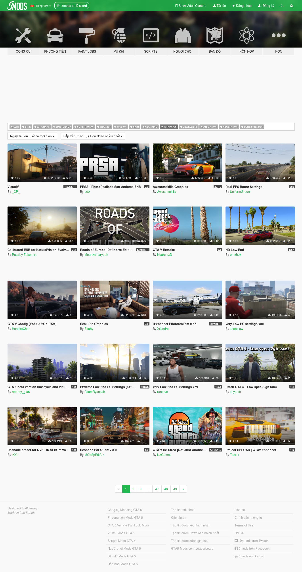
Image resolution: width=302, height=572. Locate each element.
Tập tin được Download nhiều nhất (195, 533)
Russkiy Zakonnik (24, 254)
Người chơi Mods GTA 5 (124, 548)
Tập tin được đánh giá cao (189, 540)
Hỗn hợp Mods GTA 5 (123, 564)
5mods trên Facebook (254, 548)
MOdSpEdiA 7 (94, 454)
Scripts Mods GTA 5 (121, 540)
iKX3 (15, 454)
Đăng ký (268, 5)
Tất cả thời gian (31, 136)
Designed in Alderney (22, 508)
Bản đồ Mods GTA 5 (122, 556)
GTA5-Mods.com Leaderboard (192, 548)
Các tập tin (178, 517)
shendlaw (236, 328)
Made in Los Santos (21, 512)
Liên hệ (240, 509)
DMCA (239, 533)
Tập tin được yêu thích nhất (190, 525)
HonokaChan (21, 328)
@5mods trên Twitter (253, 540)
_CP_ (16, 191)
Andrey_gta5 (21, 391)
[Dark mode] (282, 5)
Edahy (88, 328)
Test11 (234, 454)
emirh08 (235, 254)
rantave (162, 391)
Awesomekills (166, 191)
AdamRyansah (94, 391)
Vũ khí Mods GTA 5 (121, 533)
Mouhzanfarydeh (96, 254)
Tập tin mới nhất (182, 509)
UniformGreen (240, 191)
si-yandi (235, 391)
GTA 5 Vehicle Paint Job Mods (129, 525)
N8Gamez (164, 454)
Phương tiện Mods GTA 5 (125, 517)
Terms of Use (244, 525)
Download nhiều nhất (92, 136)
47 (157, 489)
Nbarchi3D (164, 254)
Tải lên (221, 5)
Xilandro (163, 328)
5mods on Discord (251, 556)
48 (166, 489)
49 (175, 489)
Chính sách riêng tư (248, 517)
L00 (87, 191)
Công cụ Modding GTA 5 (125, 509)
